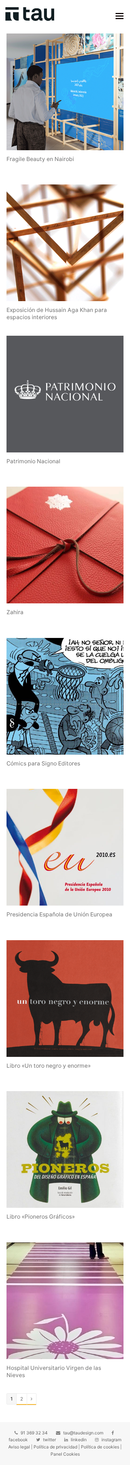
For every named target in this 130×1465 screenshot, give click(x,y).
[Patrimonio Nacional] (65, 394)
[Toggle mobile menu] (120, 15)
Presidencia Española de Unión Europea (59, 914)
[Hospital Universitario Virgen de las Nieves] (65, 1300)
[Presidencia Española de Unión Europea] (65, 847)
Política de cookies (100, 1447)
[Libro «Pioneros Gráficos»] (65, 1149)
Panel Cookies (65, 1454)
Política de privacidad (55, 1447)
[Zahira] (65, 545)
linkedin (79, 1439)
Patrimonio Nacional (33, 461)
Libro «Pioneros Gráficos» (40, 1216)
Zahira (14, 612)
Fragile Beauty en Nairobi (40, 159)
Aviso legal (19, 1447)
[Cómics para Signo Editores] (65, 696)
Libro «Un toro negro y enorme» (48, 1065)
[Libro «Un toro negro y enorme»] (65, 998)
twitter (49, 1439)
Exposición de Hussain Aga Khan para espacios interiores (56, 314)
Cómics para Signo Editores (43, 763)
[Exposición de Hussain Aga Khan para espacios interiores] (65, 242)
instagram (111, 1439)
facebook (18, 1439)
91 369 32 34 (34, 1432)
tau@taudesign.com (83, 1432)
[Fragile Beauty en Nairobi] (65, 92)
